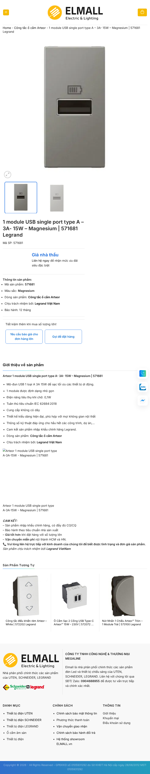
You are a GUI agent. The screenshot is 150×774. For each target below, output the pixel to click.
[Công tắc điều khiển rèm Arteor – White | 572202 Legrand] (27, 596)
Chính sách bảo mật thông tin (77, 713)
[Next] (139, 106)
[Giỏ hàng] (142, 12)
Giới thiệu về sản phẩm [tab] (23, 365)
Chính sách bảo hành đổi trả (76, 733)
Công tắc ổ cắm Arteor (30, 28)
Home (7, 28)
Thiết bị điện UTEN (20, 713)
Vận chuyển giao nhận (72, 726)
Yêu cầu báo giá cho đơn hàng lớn (24, 336)
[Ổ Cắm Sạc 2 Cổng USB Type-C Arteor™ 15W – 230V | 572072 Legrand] (75, 596)
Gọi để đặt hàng (63, 336)
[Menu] (6, 13)
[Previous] (10, 106)
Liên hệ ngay (40, 260)
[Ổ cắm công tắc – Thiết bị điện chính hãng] (75, 12)
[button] (143, 373)
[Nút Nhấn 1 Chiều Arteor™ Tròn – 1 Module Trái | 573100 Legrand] (123, 596)
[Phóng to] (7, 174)
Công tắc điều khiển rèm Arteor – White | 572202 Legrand (26, 622)
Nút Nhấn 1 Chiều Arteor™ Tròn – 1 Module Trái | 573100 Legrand (122, 622)
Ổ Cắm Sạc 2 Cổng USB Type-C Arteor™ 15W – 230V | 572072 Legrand (74, 622)
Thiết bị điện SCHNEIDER (24, 720)
